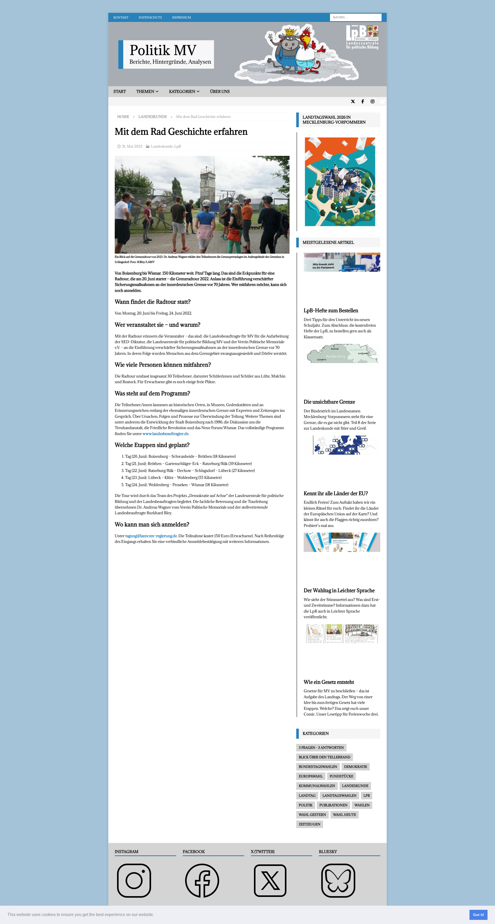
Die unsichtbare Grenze (329, 402)
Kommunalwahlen (317, 786)
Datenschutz (150, 17)
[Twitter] (352, 101)
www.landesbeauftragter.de (165, 433)
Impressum (181, 17)
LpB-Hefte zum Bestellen (331, 310)
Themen (145, 91)
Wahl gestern (312, 815)
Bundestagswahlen (318, 767)
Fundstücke (341, 776)
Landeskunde (162, 146)
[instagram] (372, 101)
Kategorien (182, 91)
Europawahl (311, 776)
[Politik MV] (247, 83)
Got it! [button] (478, 915)
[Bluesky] (382, 101)
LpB (177, 146)
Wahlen (362, 805)
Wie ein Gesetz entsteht (329, 682)
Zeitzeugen (309, 824)
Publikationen (333, 805)
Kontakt (120, 17)
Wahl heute (344, 815)
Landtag (307, 795)
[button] (155, 915)
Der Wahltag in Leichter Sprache (339, 590)
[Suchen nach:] (356, 16)
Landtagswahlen (340, 795)
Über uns (220, 91)
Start (119, 91)
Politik (305, 805)
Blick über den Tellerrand (324, 757)
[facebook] (362, 101)
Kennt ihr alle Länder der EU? (336, 493)
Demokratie (355, 767)
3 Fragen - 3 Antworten (321, 747)
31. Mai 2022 (132, 146)
